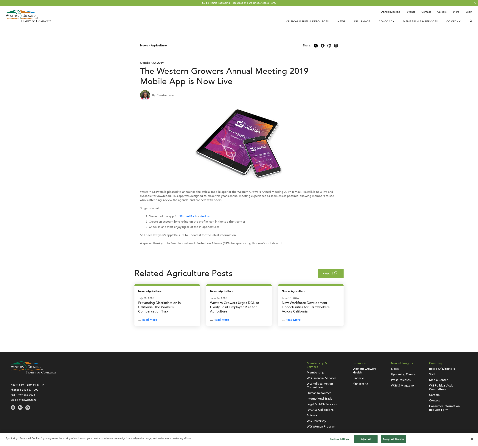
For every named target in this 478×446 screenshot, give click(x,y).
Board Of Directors (442, 369)
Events (411, 11)
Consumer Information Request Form (444, 408)
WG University (316, 421)
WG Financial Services (321, 378)
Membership (315, 372)
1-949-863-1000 (29, 389)
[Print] (336, 46)
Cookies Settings (339, 439)
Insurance (362, 21)
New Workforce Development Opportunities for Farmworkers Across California (306, 307)
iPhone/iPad (187, 216)
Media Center (438, 380)
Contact (426, 11)
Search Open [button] (471, 21)
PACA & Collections (320, 410)
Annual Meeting (390, 11)
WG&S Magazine (402, 385)
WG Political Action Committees (320, 385)
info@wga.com (27, 399)
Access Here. (268, 2)
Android (205, 216)
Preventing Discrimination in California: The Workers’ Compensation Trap (159, 307)
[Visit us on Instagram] (13, 409)
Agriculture (159, 45)
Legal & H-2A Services (322, 404)
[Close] (472, 439)
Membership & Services (420, 21)
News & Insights (402, 363)
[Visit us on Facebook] (27, 409)
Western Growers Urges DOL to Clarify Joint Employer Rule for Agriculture (234, 307)
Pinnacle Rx (360, 384)
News (341, 21)
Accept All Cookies (393, 439)
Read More (149, 320)
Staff (432, 374)
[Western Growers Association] (28, 21)
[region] (239, 439)
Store (456, 11)
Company (453, 21)
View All (328, 273)
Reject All (366, 439)
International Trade (319, 399)
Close (475, 3)
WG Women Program (321, 426)
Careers (441, 11)
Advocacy (386, 21)
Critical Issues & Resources (307, 21)
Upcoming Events (403, 374)
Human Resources (319, 393)
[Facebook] (323, 46)
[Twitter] (316, 46)
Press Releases (401, 380)
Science (312, 415)
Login (469, 11)
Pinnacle (358, 378)
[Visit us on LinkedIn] (20, 409)
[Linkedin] (329, 46)
